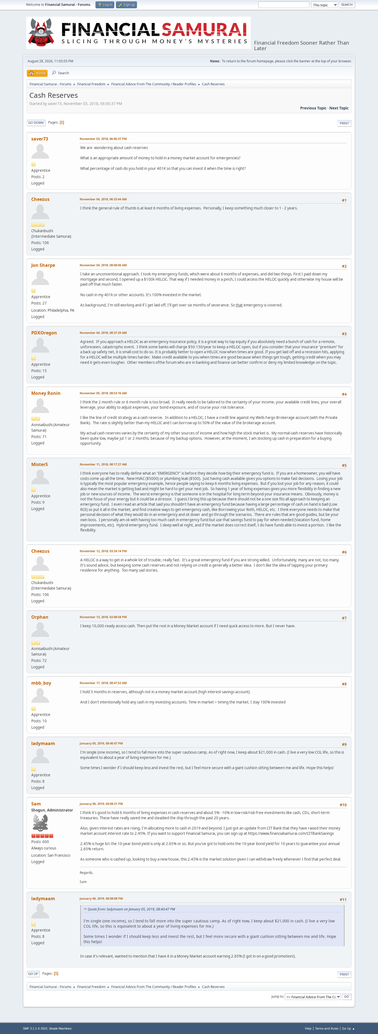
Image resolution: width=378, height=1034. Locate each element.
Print (344, 123)
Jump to (277, 996)
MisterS (39, 464)
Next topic (339, 108)
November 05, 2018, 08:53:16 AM (103, 393)
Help (308, 1028)
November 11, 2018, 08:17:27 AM (103, 464)
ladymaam (43, 743)
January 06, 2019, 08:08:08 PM (101, 898)
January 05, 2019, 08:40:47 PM (101, 743)
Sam (36, 804)
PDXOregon (44, 333)
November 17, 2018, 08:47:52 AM (103, 683)
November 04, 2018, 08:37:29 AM (103, 333)
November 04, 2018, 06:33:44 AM (103, 199)
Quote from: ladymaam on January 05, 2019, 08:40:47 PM (131, 909)
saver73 (39, 139)
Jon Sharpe (43, 265)
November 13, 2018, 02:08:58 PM (103, 617)
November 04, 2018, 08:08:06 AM (103, 265)
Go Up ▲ (348, 1028)
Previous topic (313, 108)
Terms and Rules (326, 1028)
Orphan (39, 617)
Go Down (36, 123)
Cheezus (40, 199)
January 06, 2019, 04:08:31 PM (101, 804)
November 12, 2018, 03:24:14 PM (103, 551)
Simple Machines (60, 1028)
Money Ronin (46, 393)
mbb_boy (41, 683)
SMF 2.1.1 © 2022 (35, 1028)
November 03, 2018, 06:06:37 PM (103, 139)
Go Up (33, 974)
